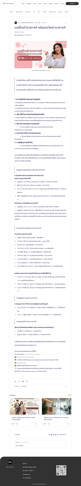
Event (39, 12)
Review (60, 12)
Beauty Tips (27, 12)
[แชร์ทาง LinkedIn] (23, 381)
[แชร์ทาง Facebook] (15, 381)
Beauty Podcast (19, 12)
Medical (44, 12)
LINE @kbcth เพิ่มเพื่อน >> (28, 471)
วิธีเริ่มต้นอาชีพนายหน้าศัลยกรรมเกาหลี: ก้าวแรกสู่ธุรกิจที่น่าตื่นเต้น (56, 419)
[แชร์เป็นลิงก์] (27, 381)
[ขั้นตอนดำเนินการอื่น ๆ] (66, 23)
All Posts (11, 12)
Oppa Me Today (52, 12)
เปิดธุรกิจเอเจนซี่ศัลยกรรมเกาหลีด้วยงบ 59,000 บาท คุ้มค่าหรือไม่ (23, 419)
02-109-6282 (28, 478)
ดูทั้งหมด (69, 395)
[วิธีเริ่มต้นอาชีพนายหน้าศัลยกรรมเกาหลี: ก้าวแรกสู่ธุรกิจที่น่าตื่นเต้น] (56, 406)
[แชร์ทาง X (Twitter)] (19, 381)
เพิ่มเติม (66, 12)
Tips (34, 12)
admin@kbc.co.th (26, 474)
